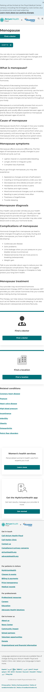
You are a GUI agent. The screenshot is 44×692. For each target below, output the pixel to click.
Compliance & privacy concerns (15, 548)
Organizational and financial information (19, 645)
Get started (22, 511)
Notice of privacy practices (20, 685)
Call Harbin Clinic (9, 540)
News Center (7, 625)
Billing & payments (10, 579)
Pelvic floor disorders (9, 433)
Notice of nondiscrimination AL (27, 687)
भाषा (9, 672)
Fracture (3, 399)
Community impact (10, 629)
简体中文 (19, 669)
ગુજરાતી (30, 669)
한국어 (13, 672)
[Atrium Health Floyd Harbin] (17, 20)
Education (6, 606)
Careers (5, 602)
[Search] (38, 18)
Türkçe (39, 672)
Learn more (22, 467)
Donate (5, 641)
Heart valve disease (8, 404)
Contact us (6, 544)
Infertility (4, 418)
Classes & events (9, 574)
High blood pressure (8, 409)
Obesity (3, 423)
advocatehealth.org (10, 556)
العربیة (9, 669)
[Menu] (42, 18)
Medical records (8, 587)
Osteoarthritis (6, 428)
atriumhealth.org (9, 552)
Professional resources (11, 597)
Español (4, 669)
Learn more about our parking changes (17, 13)
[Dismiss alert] (43, 2)
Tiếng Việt (9, 674)
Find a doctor (10, 36)
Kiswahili (33, 672)
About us (5, 621)
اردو (3, 674)
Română (18, 672)
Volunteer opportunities (12, 637)
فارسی (25, 669)
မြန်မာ (14, 669)
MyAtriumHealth (9, 570)
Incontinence (5, 413)
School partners (8, 633)
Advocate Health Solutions (13, 610)
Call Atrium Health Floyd (12, 536)
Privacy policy (6, 685)
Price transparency (10, 583)
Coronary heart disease (10, 394)
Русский (25, 672)
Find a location (22, 377)
